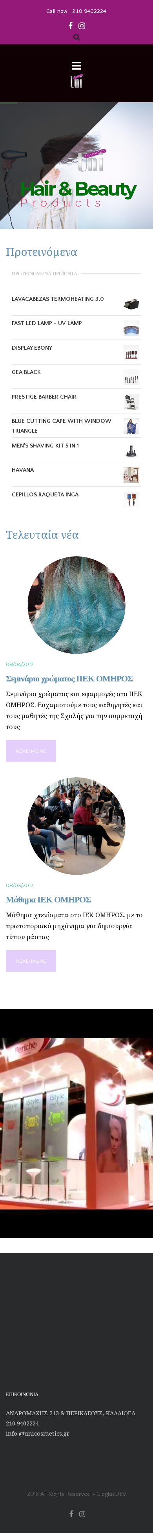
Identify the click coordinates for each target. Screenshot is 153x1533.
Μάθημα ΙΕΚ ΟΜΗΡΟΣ (48, 899)
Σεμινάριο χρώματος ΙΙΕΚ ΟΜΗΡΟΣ (69, 678)
